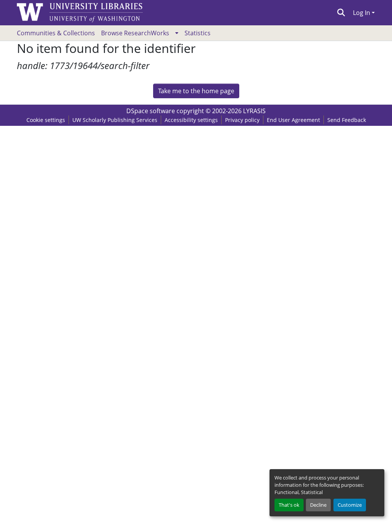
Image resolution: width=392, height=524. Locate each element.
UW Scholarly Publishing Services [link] (114, 120)
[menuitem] (139, 33)
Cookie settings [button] (45, 120)
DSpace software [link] (150, 111)
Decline (318, 504)
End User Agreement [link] (293, 120)
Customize (350, 504)
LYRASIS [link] (254, 111)
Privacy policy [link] (242, 120)
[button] (341, 13)
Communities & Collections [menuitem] (56, 33)
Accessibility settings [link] (191, 120)
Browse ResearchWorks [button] (135, 33)
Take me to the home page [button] (196, 91)
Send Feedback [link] (346, 120)
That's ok (289, 504)
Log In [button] (362, 12)
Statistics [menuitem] (198, 33)
